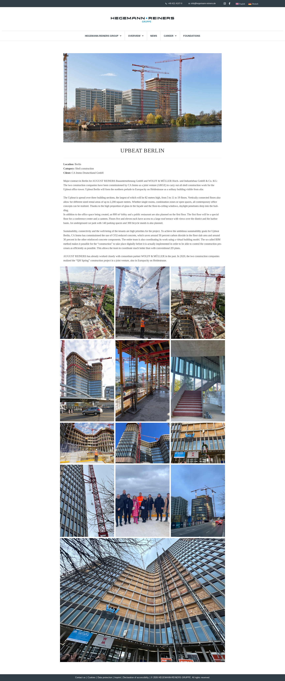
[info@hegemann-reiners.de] (189, 3)
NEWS (153, 36)
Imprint (117, 677)
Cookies (91, 677)
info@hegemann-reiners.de (203, 3)
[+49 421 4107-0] (166, 3)
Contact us (80, 677)
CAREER (168, 36)
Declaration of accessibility (136, 677)
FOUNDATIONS (191, 36)
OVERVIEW (134, 36)
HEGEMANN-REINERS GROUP (101, 36)
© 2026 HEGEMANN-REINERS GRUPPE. (171, 677)
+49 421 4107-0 (175, 3)
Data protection (105, 677)
